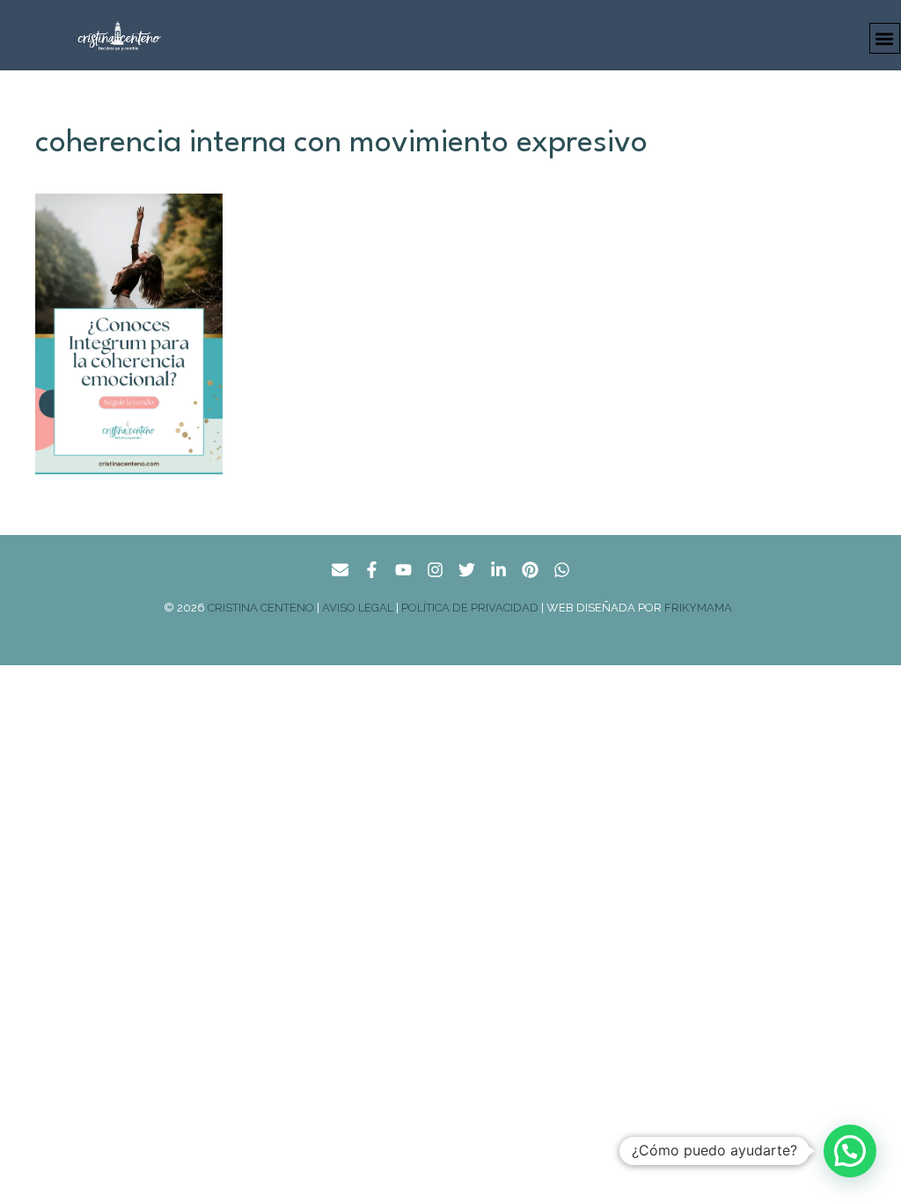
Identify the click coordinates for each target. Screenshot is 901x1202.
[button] (884, 38)
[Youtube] (403, 569)
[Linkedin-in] (498, 569)
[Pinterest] (530, 569)
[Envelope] (340, 569)
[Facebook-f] (371, 569)
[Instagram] (435, 569)
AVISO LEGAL (357, 607)
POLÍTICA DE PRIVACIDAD (469, 607)
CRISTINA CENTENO (261, 607)
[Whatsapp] (561, 569)
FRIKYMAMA (700, 607)
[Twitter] (466, 569)
